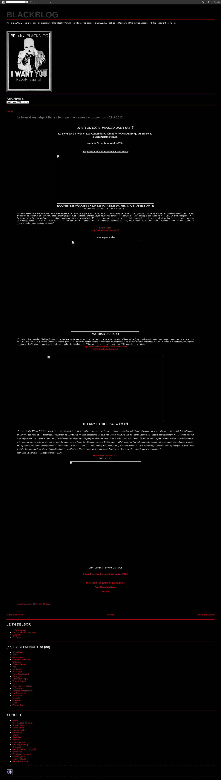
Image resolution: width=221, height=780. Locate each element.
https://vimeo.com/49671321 (105, 456)
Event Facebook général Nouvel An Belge (105, 583)
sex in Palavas (19, 759)
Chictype (16, 662)
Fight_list (16, 676)
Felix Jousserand (20, 674)
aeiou (15, 720)
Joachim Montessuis (22, 690)
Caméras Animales (21, 659)
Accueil (110, 614)
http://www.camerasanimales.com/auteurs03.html (105, 346)
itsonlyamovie (18, 742)
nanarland (17, 751)
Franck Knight (19, 681)
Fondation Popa (20, 678)
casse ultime (18, 727)
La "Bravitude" (19, 693)
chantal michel (19, 730)
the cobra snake (20, 761)
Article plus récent (14, 614)
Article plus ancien (206, 614)
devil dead (17, 737)
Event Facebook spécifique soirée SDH (105, 574)
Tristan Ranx (18, 705)
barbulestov (18, 657)
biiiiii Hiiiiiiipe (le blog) (22, 723)
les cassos (17, 695)
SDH (14, 702)
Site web (105, 591)
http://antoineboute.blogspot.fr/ (105, 230)
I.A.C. (15, 683)
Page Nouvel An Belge (105, 587)
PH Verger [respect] (21, 754)
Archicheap (17, 652)
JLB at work (18, 688)
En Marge (17, 671)
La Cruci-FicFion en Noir (24, 632)
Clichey (15, 735)
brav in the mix (19, 725)
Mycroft (16, 698)
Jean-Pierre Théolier (22, 686)
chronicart (17, 732)
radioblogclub (18, 756)
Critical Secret (19, 664)
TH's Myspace (19, 630)
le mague (16, 747)
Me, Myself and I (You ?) (24, 749)
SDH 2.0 (16, 634)
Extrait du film (105, 228)
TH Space (17, 637)
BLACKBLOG (32, 14)
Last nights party (20, 744)
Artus (14, 654)
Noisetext (16, 700)
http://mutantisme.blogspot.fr (105, 349)
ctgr (14, 666)
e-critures (16, 669)
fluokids (16, 739)
